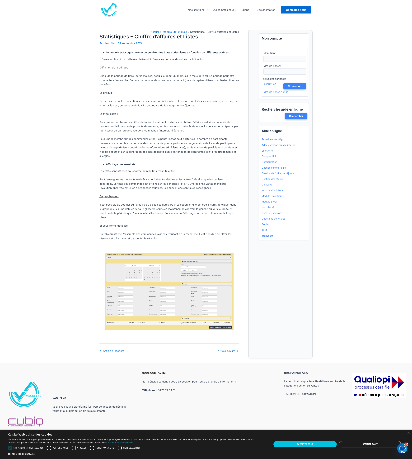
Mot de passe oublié (275, 92)
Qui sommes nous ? (224, 9)
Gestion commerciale (274, 167)
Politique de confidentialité (120, 442)
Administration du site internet (279, 145)
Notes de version (271, 213)
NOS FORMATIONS (296, 372)
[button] (296, 10)
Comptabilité (269, 156)
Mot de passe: (272, 66)
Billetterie (267, 150)
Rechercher (296, 116)
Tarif (264, 229)
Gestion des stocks (272, 178)
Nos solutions (196, 9)
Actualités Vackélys (273, 139)
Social (265, 224)
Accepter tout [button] (305, 444)
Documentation (266, 9)
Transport (267, 235)
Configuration (269, 161)
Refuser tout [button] (370, 444)
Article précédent (112, 351)
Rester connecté (276, 78)
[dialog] (206, 444)
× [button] (408, 433)
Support (247, 9)
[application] (206, 9)
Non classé (268, 207)
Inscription (269, 84)
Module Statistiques (273, 196)
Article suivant (228, 351)
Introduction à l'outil (273, 190)
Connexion (294, 86)
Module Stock (269, 201)
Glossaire (267, 184)
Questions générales (273, 218)
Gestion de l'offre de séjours (278, 173)
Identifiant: (269, 53)
